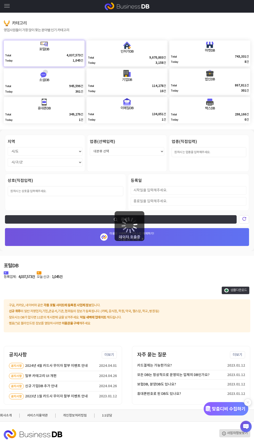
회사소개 (6, 415)
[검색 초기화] (244, 219)
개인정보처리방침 (75, 415)
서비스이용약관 (37, 415)
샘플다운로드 (238, 290)
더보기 (109, 355)
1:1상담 (107, 415)
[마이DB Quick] (226, 408)
